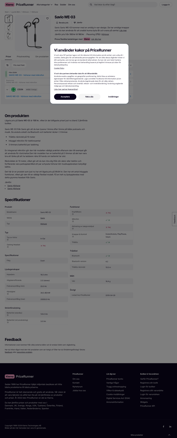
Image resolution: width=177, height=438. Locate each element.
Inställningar (113, 97)
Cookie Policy (59, 68)
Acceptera (65, 97)
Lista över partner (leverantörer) (66, 89)
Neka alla (89, 97)
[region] (89, 74)
